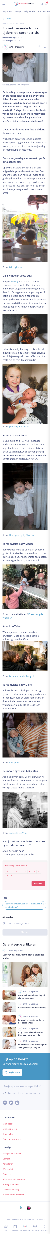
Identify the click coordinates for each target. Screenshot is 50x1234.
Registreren (14, 1072)
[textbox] (25, 871)
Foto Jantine (15, 762)
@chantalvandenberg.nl (21, 676)
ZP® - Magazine (23, 85)
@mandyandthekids (19, 426)
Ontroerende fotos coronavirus (14, 23)
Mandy (14, 281)
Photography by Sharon (21, 535)
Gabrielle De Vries (18, 833)
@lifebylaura (15, 267)
